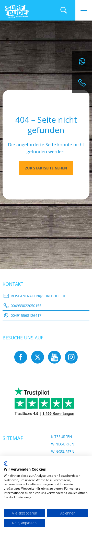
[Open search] (63, 10)
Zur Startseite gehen (46, 168)
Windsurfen (62, 444)
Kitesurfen (61, 436)
